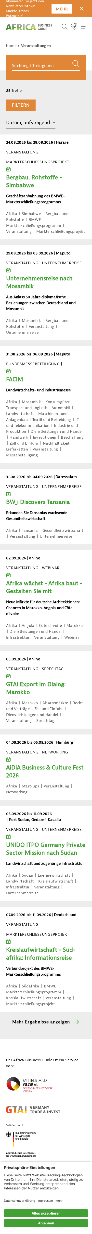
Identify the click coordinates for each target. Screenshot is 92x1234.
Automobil (61, 407)
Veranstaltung (19, 231)
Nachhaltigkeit (56, 443)
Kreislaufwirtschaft (55, 881)
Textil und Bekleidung (51, 419)
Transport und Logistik (26, 407)
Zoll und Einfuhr (24, 443)
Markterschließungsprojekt (60, 231)
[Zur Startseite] (29, 27)
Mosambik (31, 320)
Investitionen (44, 437)
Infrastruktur (17, 637)
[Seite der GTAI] (33, 1109)
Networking (16, 792)
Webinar (71, 637)
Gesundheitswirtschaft (62, 530)
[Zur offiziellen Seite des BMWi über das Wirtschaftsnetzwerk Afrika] (29, 1085)
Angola (28, 625)
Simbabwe (31, 213)
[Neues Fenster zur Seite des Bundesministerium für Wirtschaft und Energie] (26, 1140)
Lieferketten (17, 449)
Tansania (30, 530)
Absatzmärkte (55, 702)
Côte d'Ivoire (50, 625)
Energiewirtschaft (54, 875)
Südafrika (30, 986)
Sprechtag (45, 720)
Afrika (11, 213)
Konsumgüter (57, 402)
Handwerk (19, 437)
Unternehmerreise (22, 332)
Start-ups (30, 786)
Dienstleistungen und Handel (57, 431)
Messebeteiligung (22, 455)
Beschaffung (72, 437)
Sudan (27, 875)
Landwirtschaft (20, 413)
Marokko (74, 625)
